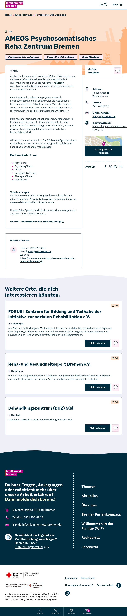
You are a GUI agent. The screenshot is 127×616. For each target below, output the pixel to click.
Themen (88, 486)
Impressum (71, 578)
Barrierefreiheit (105, 585)
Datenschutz (88, 578)
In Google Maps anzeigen (103, 151)
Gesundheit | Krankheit (60, 57)
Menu (115, 4)
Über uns (89, 505)
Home (8, 14)
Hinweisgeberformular (77, 585)
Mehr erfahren (100, 343)
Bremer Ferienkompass (101, 514)
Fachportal (90, 537)
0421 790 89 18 (33, 517)
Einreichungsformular (29, 547)
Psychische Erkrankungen (51, 14)
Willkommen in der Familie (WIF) (97, 526)
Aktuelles (89, 495)
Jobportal (89, 546)
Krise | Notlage (23, 14)
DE (101, 4)
